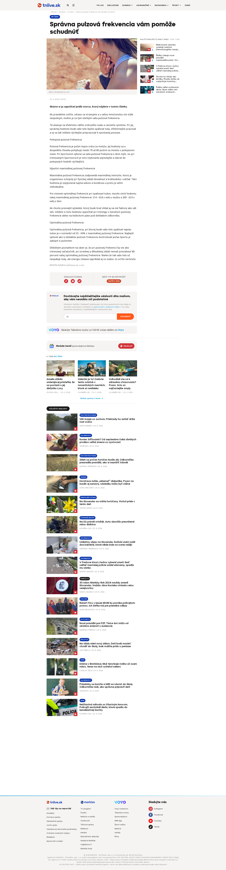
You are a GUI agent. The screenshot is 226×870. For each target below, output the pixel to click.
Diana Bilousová (87, 610)
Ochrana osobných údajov (58, 833)
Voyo (121, 329)
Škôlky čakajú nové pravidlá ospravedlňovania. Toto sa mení (167, 57)
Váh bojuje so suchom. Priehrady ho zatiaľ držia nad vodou (107, 420)
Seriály (117, 832)
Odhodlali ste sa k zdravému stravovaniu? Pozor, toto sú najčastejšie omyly (122, 384)
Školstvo (84, 639)
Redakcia (51, 837)
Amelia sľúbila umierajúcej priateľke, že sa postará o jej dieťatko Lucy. (61, 384)
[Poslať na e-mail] (72, 281)
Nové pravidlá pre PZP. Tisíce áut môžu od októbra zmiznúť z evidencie (104, 624)
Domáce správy (53, 817)
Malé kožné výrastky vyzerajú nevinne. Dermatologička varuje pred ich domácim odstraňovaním (167, 47)
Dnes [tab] (166, 39)
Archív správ (52, 825)
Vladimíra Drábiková (84, 392)
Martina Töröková (88, 466)
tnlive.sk (54, 12)
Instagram (158, 809)
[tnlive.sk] (49, 5)
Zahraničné (142, 5)
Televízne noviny (122, 813)
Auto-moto (85, 619)
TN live (100, 5)
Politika (84, 599)
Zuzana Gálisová (53, 392)
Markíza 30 (85, 579)
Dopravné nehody (87, 518)
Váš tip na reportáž (60, 809)
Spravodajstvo (121, 816)
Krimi (82, 660)
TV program (86, 809)
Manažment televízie (90, 836)
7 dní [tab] (177, 39)
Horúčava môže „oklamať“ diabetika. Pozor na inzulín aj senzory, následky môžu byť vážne (107, 482)
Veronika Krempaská (89, 549)
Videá (187, 5)
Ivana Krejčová (87, 488)
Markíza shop (86, 848)
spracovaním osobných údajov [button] (107, 307)
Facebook (158, 815)
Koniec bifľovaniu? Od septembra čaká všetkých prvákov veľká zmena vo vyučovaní (108, 441)
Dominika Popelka (87, 630)
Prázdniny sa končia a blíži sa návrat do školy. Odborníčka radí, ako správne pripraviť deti (106, 685)
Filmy (117, 836)
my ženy (71, 12)
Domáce (126, 5)
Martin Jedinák (86, 572)
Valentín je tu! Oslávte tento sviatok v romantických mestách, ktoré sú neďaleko (91, 384)
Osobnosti (85, 821)
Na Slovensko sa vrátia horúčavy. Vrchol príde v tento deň (107, 502)
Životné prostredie (88, 415)
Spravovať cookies (55, 841)
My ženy (58, 356)
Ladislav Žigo (86, 670)
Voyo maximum (121, 809)
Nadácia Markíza (88, 840)
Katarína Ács (85, 528)
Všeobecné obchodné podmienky (62, 829)
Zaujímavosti (86, 435)
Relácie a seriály (88, 816)
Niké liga (118, 821)
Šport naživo (120, 824)
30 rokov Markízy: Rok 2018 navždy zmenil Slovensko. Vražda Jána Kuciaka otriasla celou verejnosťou (107, 585)
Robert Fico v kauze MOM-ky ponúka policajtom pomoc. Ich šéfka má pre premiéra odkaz (107, 604)
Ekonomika (160, 5)
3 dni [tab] (172, 39)
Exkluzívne (113, 5)
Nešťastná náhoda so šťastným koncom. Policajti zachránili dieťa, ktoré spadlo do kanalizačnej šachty (104, 707)
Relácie (118, 829)
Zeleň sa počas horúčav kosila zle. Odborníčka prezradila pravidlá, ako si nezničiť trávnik (107, 461)
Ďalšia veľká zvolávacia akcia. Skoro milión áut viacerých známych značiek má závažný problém (167, 89)
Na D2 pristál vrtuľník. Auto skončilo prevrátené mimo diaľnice (107, 523)
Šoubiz (83, 813)
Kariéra (84, 832)
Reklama (84, 829)
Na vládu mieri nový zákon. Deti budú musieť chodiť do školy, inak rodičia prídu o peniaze (105, 645)
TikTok (156, 827)
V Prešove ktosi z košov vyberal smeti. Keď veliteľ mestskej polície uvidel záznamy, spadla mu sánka (167, 68)
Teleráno (84, 446)
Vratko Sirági (86, 508)
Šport (175, 5)
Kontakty (50, 813)
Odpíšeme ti (86, 844)
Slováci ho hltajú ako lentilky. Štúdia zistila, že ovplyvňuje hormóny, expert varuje (167, 79)
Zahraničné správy (55, 821)
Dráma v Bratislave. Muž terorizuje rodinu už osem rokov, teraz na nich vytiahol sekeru (108, 665)
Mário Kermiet (86, 426)
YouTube (158, 821)
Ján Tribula (85, 650)
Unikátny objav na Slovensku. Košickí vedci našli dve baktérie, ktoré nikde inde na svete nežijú (107, 543)
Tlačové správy (87, 824)
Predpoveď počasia (88, 497)
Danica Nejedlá (87, 592)
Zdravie (83, 477)
